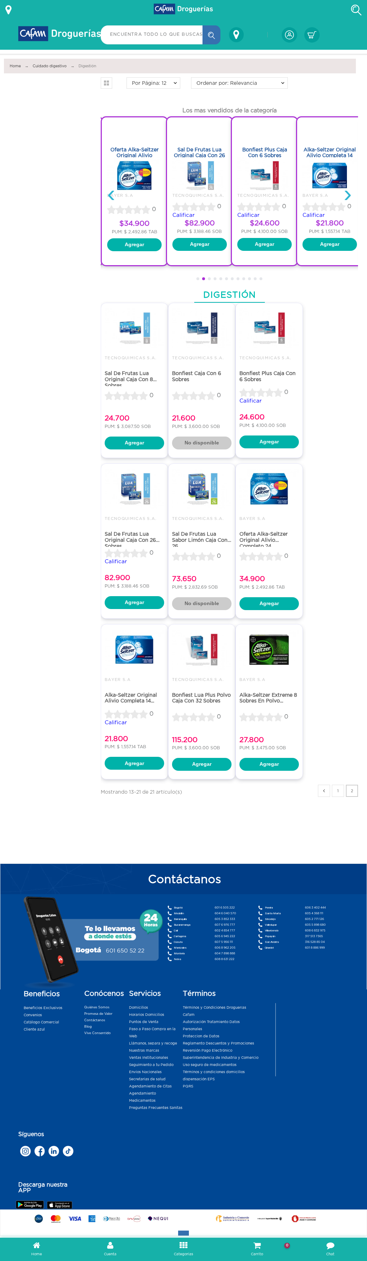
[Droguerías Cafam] (183, 10)
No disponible (202, 443)
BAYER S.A (120, 195)
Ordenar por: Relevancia (226, 83)
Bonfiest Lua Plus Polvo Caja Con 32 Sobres (201, 698)
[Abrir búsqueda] (356, 10)
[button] (106, 83)
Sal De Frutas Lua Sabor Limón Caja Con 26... (200, 540)
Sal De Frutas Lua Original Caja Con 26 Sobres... (130, 540)
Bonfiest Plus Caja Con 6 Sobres (264, 153)
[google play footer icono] (31, 1204)
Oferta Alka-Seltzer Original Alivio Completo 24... (263, 540)
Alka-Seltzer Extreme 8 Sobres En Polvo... (268, 698)
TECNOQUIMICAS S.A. (198, 195)
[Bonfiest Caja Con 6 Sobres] (202, 328)
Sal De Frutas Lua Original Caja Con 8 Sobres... (129, 379)
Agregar (134, 244)
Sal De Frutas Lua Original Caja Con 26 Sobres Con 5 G (199, 155)
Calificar (183, 215)
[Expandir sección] (183, 1233)
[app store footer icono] (59, 1205)
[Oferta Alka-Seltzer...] (134, 175)
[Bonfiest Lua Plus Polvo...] (202, 650)
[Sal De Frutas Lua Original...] (199, 175)
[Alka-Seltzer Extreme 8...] (269, 650)
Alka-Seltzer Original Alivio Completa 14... (131, 698)
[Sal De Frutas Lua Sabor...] (202, 489)
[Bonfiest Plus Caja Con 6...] (264, 175)
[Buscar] (211, 34)
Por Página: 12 (149, 83)
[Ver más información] (8, 10)
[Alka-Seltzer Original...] (329, 175)
